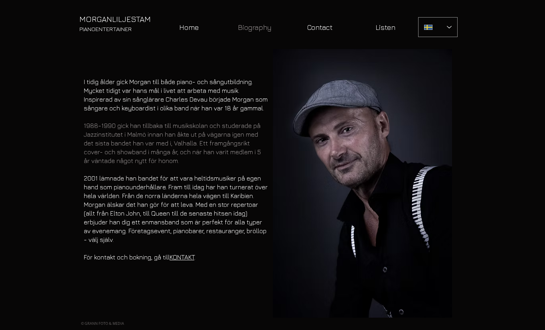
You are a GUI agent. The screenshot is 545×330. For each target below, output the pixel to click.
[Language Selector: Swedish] (438, 27)
